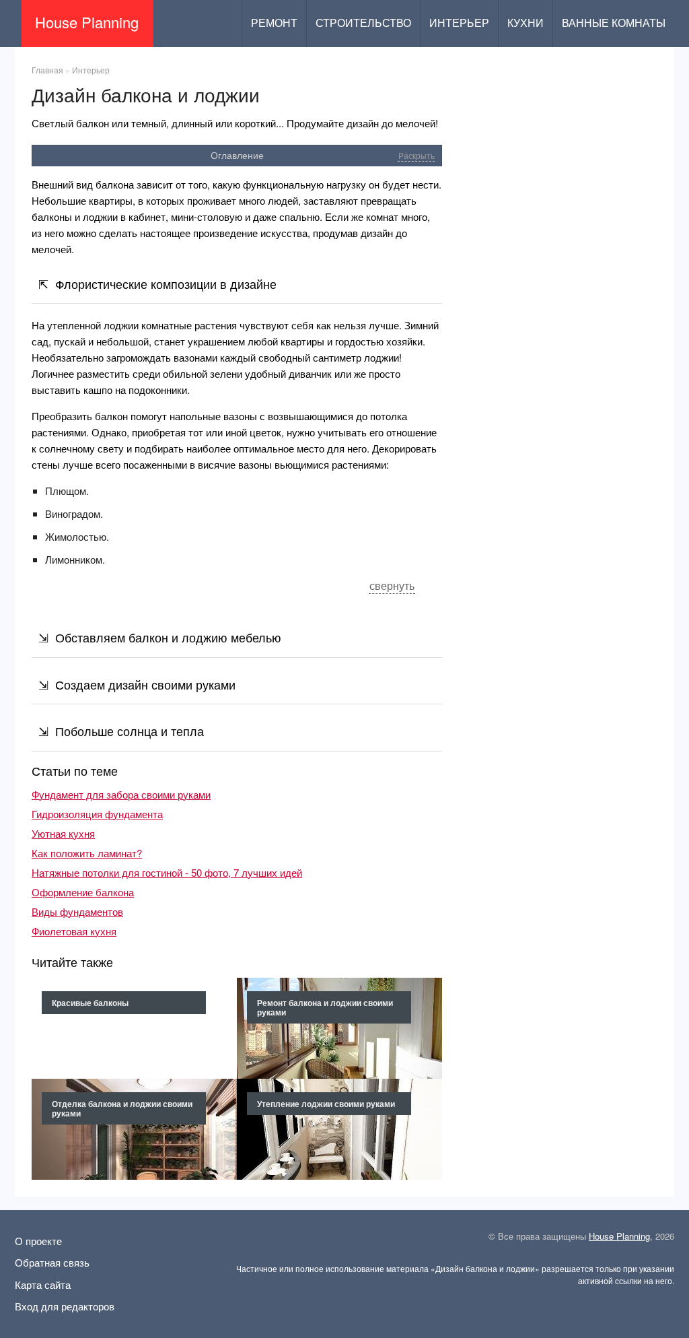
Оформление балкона (83, 892)
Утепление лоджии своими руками (326, 1104)
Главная (47, 69)
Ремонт (274, 23)
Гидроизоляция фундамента (97, 814)
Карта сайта (43, 1284)
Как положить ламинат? (87, 853)
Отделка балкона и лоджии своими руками (122, 1108)
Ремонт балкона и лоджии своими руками (325, 1007)
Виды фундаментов (77, 911)
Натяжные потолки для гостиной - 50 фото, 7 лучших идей (167, 872)
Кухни (525, 23)
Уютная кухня (63, 833)
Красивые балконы (90, 1003)
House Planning (619, 1236)
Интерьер (459, 23)
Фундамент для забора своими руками (121, 794)
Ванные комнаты (613, 23)
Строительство (363, 23)
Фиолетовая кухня (74, 931)
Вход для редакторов (64, 1306)
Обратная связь (52, 1262)
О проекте (38, 1241)
